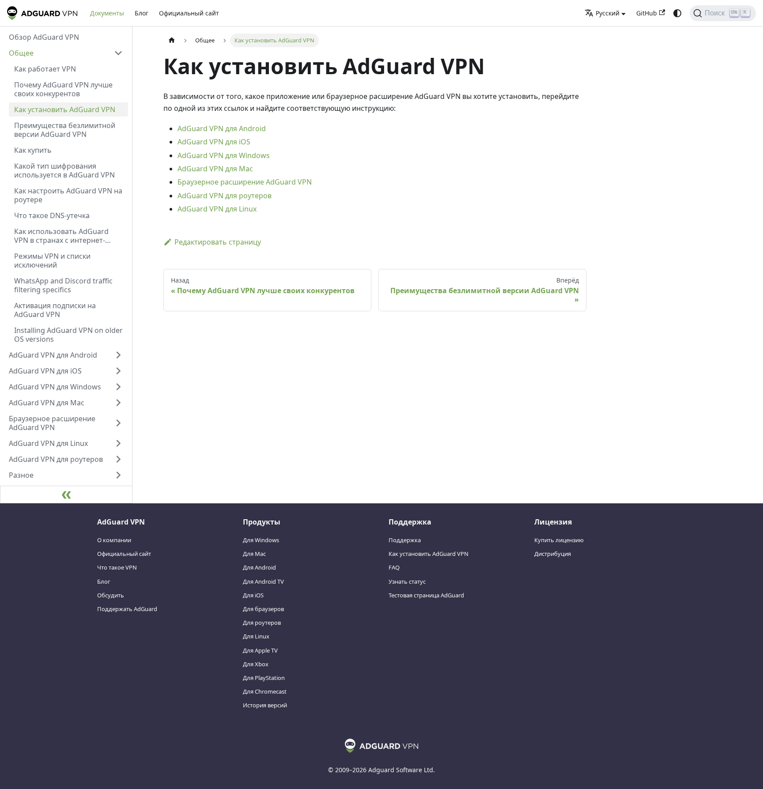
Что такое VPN (117, 567)
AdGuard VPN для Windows (224, 155)
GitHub (646, 13)
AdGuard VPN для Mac (215, 169)
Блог (141, 13)
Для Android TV (263, 581)
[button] (66, 53)
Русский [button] (607, 13)
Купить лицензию (559, 540)
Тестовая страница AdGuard (426, 595)
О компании (114, 540)
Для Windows (261, 540)
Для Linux (256, 636)
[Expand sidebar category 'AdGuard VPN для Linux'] (118, 443)
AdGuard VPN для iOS (214, 142)
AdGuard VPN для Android (222, 128)
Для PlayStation (264, 678)
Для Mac (254, 554)
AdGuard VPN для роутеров (225, 195)
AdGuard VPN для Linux (217, 209)
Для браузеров (263, 609)
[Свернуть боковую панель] (66, 494)
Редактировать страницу (217, 242)
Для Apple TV (260, 650)
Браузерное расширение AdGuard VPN (245, 182)
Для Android (259, 567)
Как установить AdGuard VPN (428, 554)
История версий (265, 705)
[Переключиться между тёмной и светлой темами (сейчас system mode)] (677, 13)
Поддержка (405, 540)
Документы (107, 13)
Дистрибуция (552, 554)
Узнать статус (407, 581)
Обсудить (110, 595)
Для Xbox (255, 664)
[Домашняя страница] (171, 40)
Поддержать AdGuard (127, 609)
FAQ (394, 567)
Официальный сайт (189, 13)
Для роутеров (262, 623)
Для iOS (253, 595)
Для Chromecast (265, 691)
